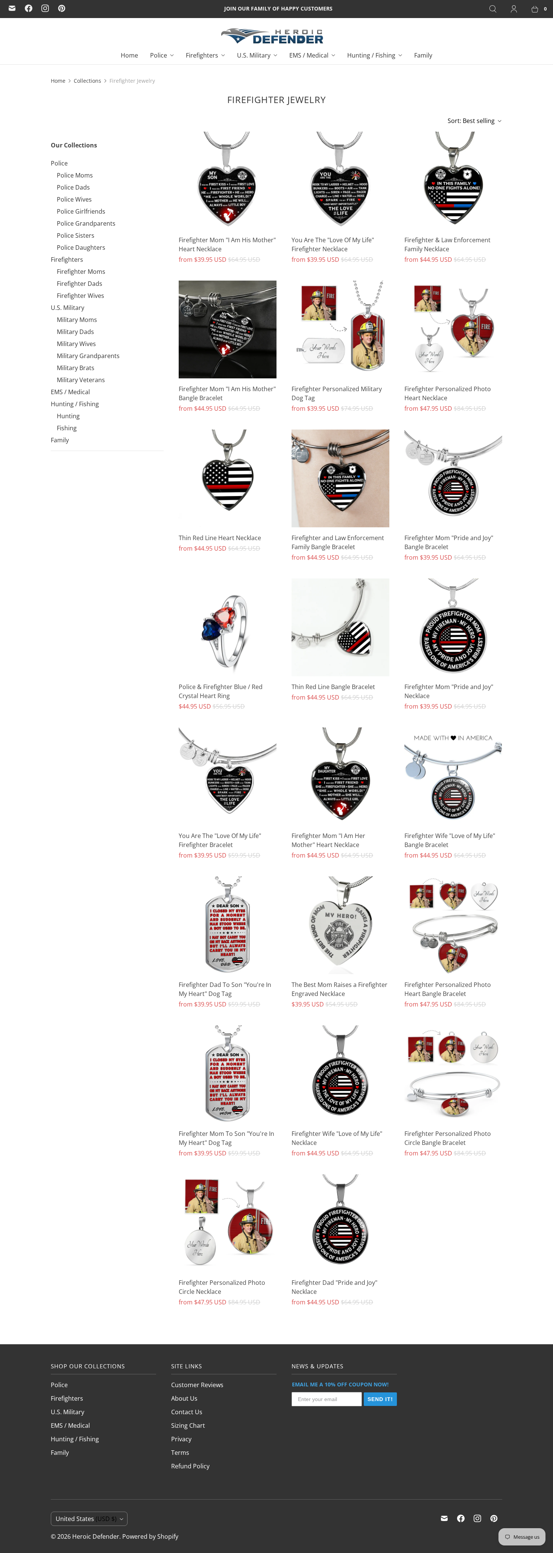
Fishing (67, 428)
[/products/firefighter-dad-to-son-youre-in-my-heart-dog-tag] (227, 925)
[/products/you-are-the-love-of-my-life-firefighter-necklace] (340, 180)
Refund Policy (190, 1466)
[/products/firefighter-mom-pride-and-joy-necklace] (453, 627)
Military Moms (77, 320)
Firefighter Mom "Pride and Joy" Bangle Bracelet (448, 542)
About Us (184, 1398)
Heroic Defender (95, 1536)
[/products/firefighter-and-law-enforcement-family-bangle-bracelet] (340, 478)
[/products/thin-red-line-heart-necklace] (227, 478)
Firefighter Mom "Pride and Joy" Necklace (448, 691)
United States (86, 1519)
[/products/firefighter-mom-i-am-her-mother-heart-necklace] (340, 776)
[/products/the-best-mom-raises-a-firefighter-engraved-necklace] (340, 925)
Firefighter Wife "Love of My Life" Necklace (337, 1138)
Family (423, 55)
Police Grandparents (86, 223)
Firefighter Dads (79, 283)
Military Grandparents (88, 356)
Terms (180, 1452)
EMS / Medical (308, 55)
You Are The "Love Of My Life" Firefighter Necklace (333, 244)
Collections (87, 80)
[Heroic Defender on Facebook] (28, 8)
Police (158, 55)
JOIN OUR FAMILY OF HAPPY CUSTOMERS (278, 8)
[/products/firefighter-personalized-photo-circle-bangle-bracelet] (453, 1074)
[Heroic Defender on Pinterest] (61, 8)
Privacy (181, 1439)
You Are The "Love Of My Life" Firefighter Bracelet (220, 840)
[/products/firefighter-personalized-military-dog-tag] (340, 329)
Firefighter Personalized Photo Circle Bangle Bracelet (447, 1138)
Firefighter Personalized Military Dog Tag (337, 393)
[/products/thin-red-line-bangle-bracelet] (340, 627)
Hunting (68, 416)
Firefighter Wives (80, 295)
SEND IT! (380, 1399)
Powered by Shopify (150, 1536)
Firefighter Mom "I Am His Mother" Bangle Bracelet (227, 393)
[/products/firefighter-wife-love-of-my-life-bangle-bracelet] (453, 776)
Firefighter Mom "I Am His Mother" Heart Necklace (227, 244)
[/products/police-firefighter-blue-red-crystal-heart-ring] (227, 627)
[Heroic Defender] (272, 36)
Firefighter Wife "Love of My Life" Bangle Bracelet (449, 840)
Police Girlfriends (81, 211)
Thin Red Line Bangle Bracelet (333, 687)
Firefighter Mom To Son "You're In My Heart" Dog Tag (226, 1138)
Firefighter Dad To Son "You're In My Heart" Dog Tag (225, 989)
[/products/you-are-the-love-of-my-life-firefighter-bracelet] (227, 776)
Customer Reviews (197, 1385)
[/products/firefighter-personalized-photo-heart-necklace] (453, 329)
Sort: (471, 121)
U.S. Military (253, 55)
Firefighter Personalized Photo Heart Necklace (447, 393)
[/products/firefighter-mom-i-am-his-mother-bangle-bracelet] (227, 329)
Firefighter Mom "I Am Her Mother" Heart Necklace (328, 840)
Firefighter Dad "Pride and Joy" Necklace (334, 1287)
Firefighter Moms (81, 271)
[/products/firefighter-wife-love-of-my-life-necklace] (340, 1074)
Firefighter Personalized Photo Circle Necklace (222, 1287)
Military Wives (76, 344)
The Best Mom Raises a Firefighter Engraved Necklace (339, 989)
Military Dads (75, 332)
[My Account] (513, 9)
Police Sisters (75, 235)
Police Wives (74, 199)
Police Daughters (81, 247)
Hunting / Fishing (371, 55)
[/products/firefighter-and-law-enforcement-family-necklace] (453, 180)
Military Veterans (81, 380)
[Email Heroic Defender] (12, 8)
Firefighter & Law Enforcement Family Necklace (447, 244)
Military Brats (75, 368)
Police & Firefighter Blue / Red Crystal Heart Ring (221, 691)
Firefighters (202, 55)
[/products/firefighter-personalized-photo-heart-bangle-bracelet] (453, 925)
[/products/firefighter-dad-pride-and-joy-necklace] (340, 1223)
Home (129, 55)
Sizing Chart (188, 1425)
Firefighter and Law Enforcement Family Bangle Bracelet (338, 542)
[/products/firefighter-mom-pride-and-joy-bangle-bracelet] (453, 478)
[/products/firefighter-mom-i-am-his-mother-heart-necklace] (227, 180)
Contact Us (186, 1412)
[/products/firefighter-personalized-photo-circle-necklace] (227, 1223)
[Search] (492, 9)
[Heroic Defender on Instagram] (45, 8)
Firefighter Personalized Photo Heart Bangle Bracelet (447, 989)
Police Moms (75, 175)
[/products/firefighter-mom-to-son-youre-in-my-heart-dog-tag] (227, 1074)
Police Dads (73, 187)
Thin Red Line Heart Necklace (220, 538)
